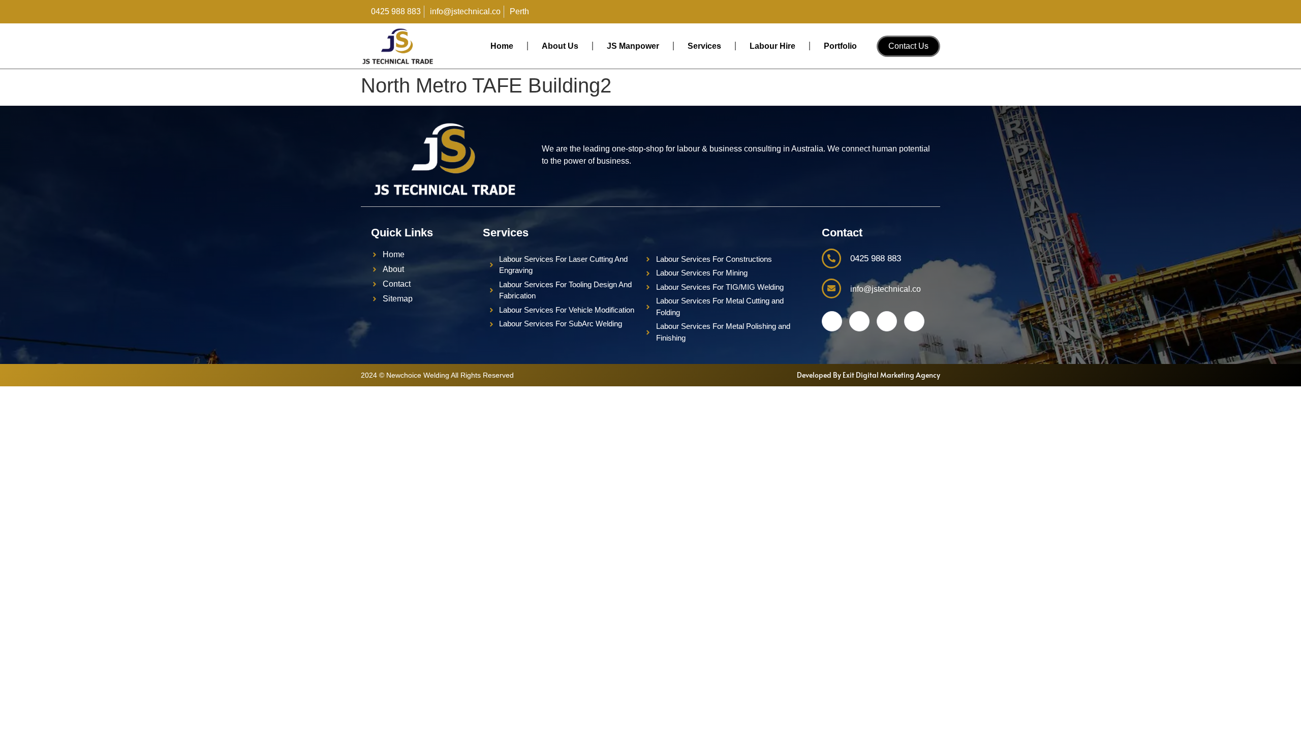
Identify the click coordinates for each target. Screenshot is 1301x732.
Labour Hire (772, 46)
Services (704, 46)
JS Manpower (633, 46)
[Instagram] (922, 11)
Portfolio (840, 46)
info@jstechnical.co (885, 289)
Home (501, 46)
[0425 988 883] (831, 258)
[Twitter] (859, 321)
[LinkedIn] (901, 11)
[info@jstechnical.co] (831, 288)
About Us (560, 46)
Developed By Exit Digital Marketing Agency (868, 375)
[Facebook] (881, 11)
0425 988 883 (875, 258)
